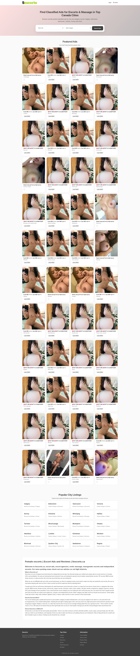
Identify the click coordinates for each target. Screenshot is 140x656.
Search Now (97, 28)
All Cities (62, 647)
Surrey (61, 642)
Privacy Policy (83, 640)
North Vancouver (64, 644)
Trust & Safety (83, 635)
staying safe (35, 583)
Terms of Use (83, 637)
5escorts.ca (71, 586)
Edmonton (62, 640)
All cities (115, 2)
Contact (82, 644)
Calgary (62, 635)
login (110, 2)
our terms (44, 583)
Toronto (62, 637)
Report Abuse (83, 642)
